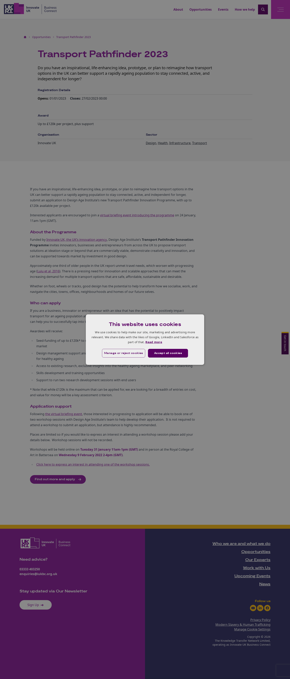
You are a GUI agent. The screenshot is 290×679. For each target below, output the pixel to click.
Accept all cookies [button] (168, 353)
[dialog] (145, 339)
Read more (153, 342)
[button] (124, 353)
